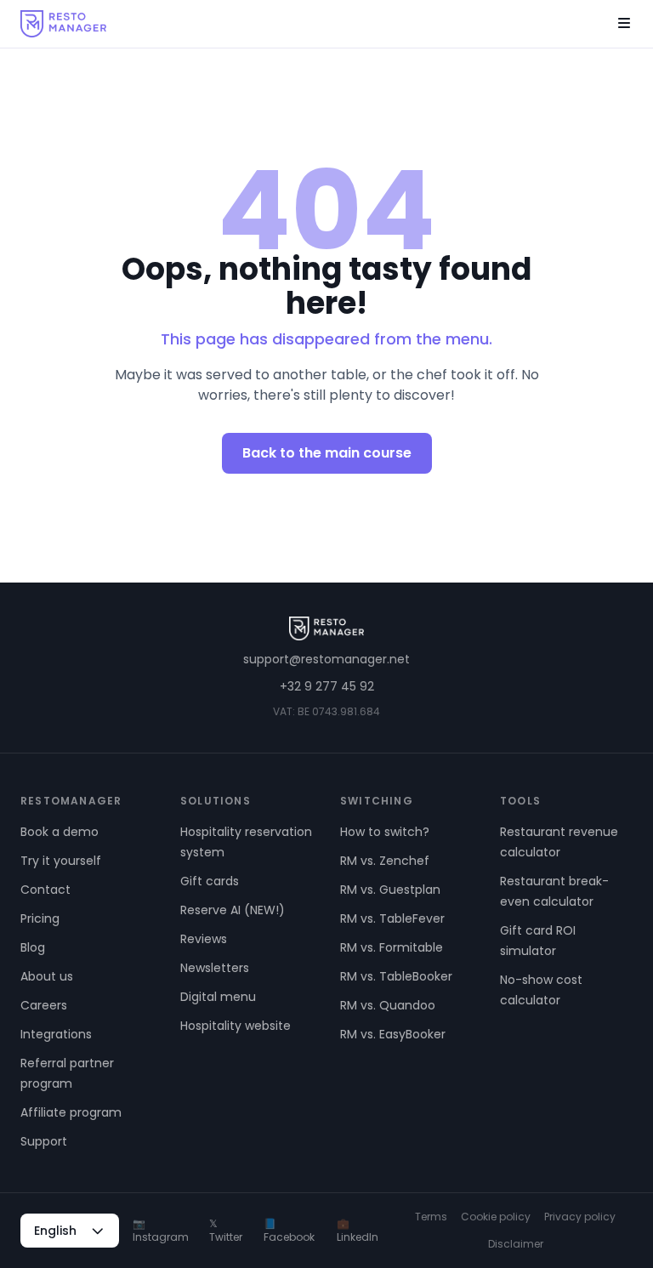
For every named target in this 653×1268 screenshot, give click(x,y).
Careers (43, 1005)
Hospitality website (235, 1025)
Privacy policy (580, 1217)
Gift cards (209, 881)
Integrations (56, 1034)
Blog (32, 947)
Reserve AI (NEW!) (232, 909)
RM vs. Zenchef (384, 860)
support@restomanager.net (326, 659)
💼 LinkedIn (357, 1230)
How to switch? (384, 831)
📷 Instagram (161, 1230)
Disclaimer (515, 1244)
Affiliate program (71, 1112)
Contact (45, 889)
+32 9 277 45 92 (327, 686)
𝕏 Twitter (225, 1230)
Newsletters (214, 967)
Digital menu (218, 996)
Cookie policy (496, 1217)
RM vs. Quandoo (387, 1005)
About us (46, 976)
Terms (431, 1217)
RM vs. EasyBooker (393, 1034)
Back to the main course (327, 453)
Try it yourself (60, 860)
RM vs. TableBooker (396, 976)
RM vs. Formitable (391, 947)
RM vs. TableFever (392, 918)
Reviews (203, 938)
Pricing (40, 918)
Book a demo (59, 831)
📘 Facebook (289, 1230)
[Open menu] (624, 24)
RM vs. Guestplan (390, 889)
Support (43, 1141)
